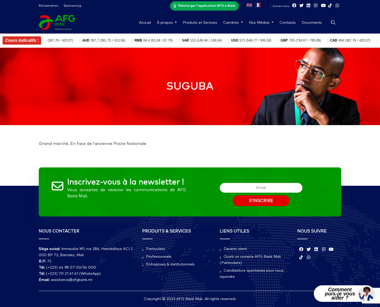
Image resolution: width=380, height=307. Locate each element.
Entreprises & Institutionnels (170, 264)
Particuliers (155, 249)
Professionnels (158, 256)
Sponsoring (72, 5)
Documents (312, 23)
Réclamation (48, 5)
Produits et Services (200, 23)
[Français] (258, 5)
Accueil (145, 23)
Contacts (287, 23)
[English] (250, 5)
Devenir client (235, 249)
